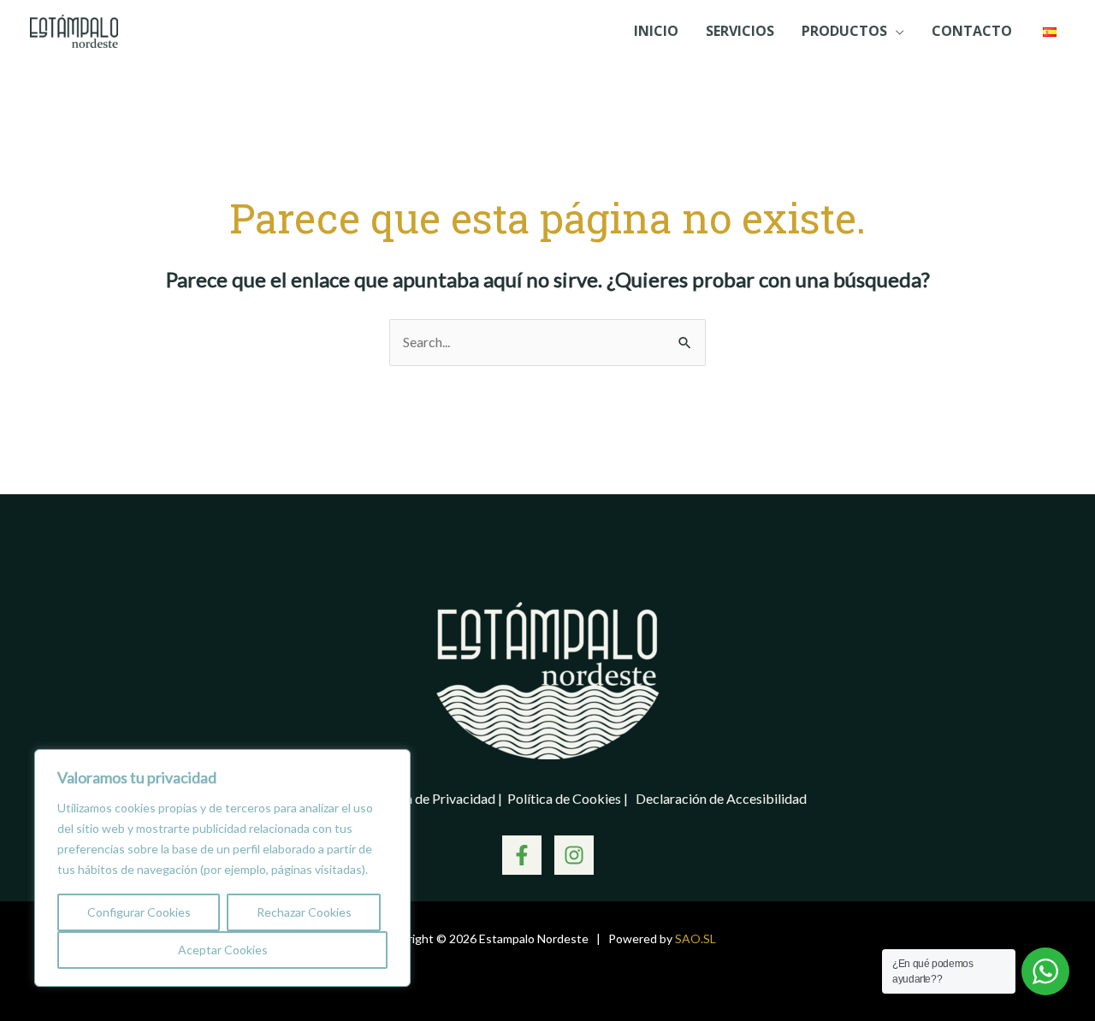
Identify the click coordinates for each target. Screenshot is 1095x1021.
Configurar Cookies (139, 912)
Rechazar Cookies (304, 912)
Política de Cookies (565, 798)
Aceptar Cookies (223, 949)
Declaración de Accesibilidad (721, 798)
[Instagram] (574, 855)
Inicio (656, 30)
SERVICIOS (740, 30)
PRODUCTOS (844, 30)
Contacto (972, 30)
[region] (222, 868)
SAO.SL (695, 938)
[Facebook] (522, 855)
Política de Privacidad (432, 798)
